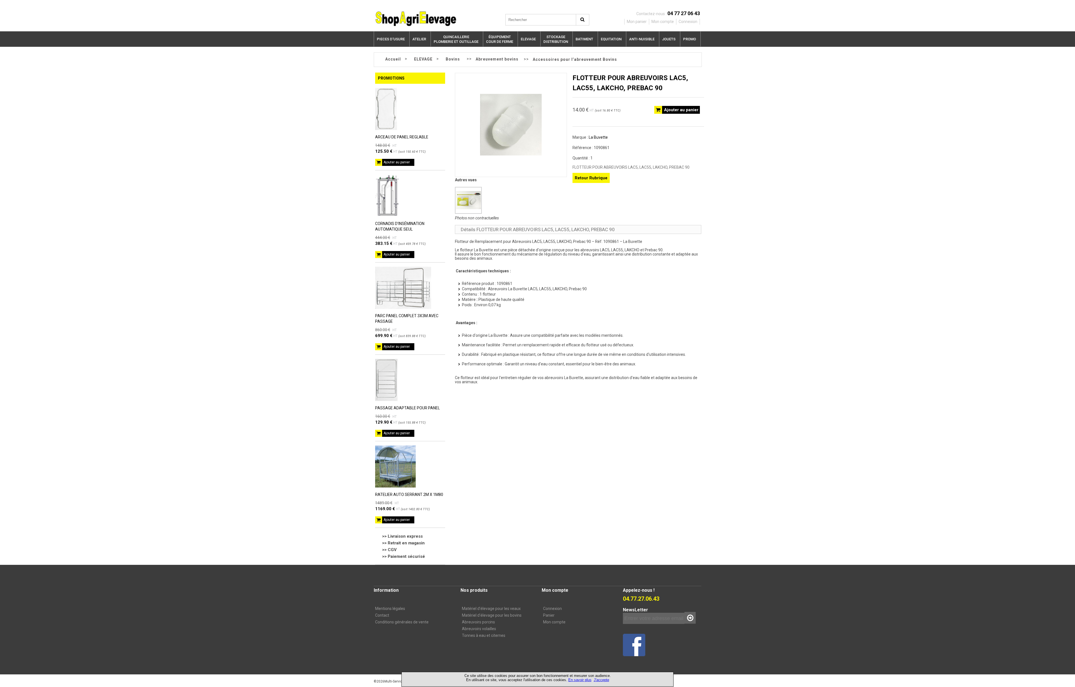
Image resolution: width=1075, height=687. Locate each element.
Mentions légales (390, 608)
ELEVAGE (528, 39)
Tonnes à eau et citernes (483, 635)
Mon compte (554, 622)
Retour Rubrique (591, 177)
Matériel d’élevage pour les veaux (491, 608)
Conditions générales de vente (402, 622)
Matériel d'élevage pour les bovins (492, 615)
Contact (382, 615)
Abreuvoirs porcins (478, 622)
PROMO (689, 39)
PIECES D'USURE (391, 39)
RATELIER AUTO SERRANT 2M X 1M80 (409, 494)
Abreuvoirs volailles (479, 628)
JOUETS (669, 39)
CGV (392, 549)
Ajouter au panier (397, 162)
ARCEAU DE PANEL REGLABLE (401, 137)
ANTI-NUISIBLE (642, 39)
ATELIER (419, 39)
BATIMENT (584, 39)
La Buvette (598, 137)
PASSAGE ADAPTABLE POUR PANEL (407, 408)
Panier (549, 615)
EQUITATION (611, 39)
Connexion (552, 608)
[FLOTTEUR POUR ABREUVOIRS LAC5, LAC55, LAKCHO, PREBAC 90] (511, 154)
